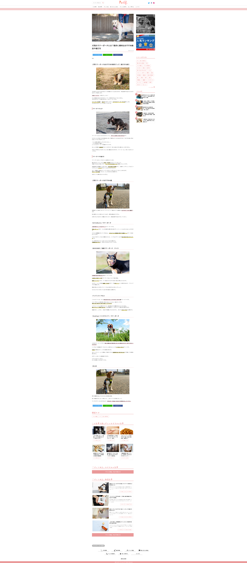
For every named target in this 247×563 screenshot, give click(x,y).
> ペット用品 (101, 9)
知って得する (131, 6)
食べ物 (148, 68)
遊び (150, 77)
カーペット (139, 82)
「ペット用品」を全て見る (113, 472)
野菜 (150, 82)
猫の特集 (100, 6)
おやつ (143, 72)
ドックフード (150, 80)
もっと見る (151, 87)
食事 (148, 72)
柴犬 (146, 77)
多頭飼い (139, 80)
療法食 (144, 75)
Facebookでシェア (118, 54)
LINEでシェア (107, 54)
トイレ (138, 72)
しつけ (149, 70)
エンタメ (138, 6)
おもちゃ (139, 84)
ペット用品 (106, 6)
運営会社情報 (123, 558)
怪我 (142, 77)
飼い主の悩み (150, 75)
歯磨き (144, 80)
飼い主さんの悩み (114, 6)
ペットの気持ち (123, 6)
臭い (138, 77)
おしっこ (144, 84)
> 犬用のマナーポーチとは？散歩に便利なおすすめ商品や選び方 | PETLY (119, 9)
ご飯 (152, 72)
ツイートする (97, 54)
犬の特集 (95, 6)
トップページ (95, 9)
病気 (144, 68)
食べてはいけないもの (141, 70)
